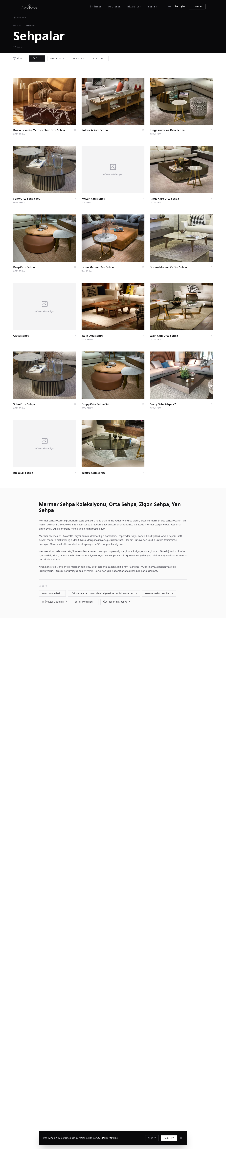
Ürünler (96, 6)
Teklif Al (197, 6)
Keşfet (152, 6)
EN (169, 6)
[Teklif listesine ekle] (71, 83)
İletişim (180, 6)
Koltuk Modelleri (51, 593)
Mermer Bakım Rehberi (158, 593)
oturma (17, 25)
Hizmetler (134, 6)
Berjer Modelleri (84, 601)
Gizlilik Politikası (109, 1137)
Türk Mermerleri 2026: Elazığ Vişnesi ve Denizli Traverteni (102, 593)
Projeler (114, 6)
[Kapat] (181, 1138)
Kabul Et (169, 1138)
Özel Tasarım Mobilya (115, 601)
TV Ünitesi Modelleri (53, 601)
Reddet (152, 1138)
